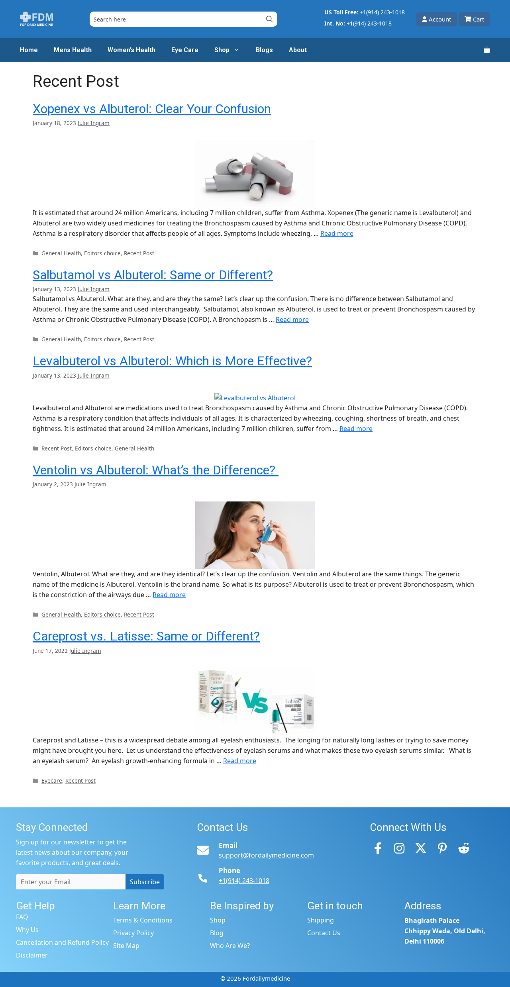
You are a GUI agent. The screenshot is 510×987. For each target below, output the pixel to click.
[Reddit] (464, 848)
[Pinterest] (442, 848)
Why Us (27, 929)
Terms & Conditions (143, 920)
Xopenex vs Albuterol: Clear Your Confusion (152, 108)
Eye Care (184, 50)
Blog (217, 932)
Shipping (320, 920)
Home (29, 50)
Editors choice (102, 253)
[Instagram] (399, 848)
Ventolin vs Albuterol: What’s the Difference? (156, 470)
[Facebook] (378, 848)
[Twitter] (421, 848)
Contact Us (323, 932)
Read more (336, 233)
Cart (478, 19)
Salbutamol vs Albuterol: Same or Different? (153, 274)
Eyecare (51, 780)
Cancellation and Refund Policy (62, 942)
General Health (61, 253)
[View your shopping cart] (487, 50)
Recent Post (139, 253)
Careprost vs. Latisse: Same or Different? (146, 636)
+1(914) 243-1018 (382, 12)
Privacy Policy (133, 932)
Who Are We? (230, 945)
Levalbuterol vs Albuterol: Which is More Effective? (172, 360)
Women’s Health (131, 50)
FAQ (22, 917)
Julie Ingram (94, 123)
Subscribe (145, 881)
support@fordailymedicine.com (266, 855)
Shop (222, 50)
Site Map (126, 945)
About (298, 50)
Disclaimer (32, 955)
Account (440, 19)
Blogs (264, 50)
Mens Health (73, 50)
